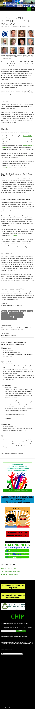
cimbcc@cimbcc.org (7, 167)
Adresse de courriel (13, 311)
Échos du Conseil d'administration (10, 15)
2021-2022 (4, 311)
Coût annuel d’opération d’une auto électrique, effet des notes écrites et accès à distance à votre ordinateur (16, 327)
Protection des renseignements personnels (12, 315)
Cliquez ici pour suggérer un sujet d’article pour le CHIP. (15, 636)
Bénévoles (23, 311)
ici (24, 155)
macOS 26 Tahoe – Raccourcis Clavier (10, 571)
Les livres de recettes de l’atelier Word (10, 574)
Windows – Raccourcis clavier (8, 568)
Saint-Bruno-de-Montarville (9, 318)
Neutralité (5, 313)
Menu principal (33, 9)
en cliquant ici (13, 235)
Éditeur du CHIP (15, 26)
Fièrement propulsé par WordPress (8, 707)
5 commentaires (26, 26)
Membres (30, 311)
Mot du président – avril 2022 (8, 334)
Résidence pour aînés (7, 317)
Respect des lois (18, 317)
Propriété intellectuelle (16, 313)
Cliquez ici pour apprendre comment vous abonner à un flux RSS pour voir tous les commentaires (17, 642)
